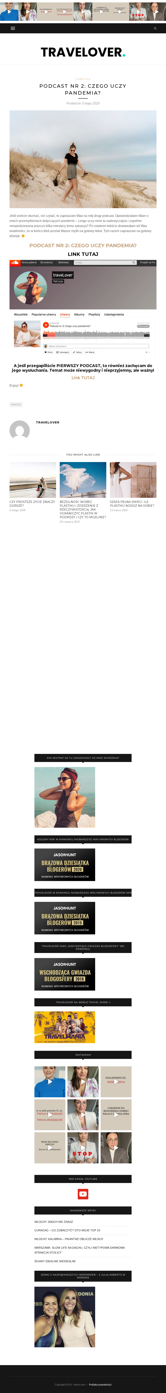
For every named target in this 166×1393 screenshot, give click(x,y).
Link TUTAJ (83, 378)
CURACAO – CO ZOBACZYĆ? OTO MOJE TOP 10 (67, 1230)
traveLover (48, 422)
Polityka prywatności (100, 1384)
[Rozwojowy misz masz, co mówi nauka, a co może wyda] (157, 11)
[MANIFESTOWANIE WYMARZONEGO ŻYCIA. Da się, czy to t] (27, 11)
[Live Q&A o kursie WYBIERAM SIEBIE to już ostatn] (83, 11)
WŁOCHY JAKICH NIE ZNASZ (53, 1221)
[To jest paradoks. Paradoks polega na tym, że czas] (46, 11)
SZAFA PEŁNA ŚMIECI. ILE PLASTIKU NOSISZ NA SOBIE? (132, 504)
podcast (16, 404)
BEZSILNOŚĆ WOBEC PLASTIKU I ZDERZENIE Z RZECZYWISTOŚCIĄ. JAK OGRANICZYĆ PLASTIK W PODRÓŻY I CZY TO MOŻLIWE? (83, 509)
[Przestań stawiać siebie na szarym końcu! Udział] (138, 11)
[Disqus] (83, 586)
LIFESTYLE (83, 79)
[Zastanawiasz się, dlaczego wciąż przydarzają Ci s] (64, 11)
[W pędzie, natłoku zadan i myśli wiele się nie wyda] (101, 11)
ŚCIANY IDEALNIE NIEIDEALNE (55, 1261)
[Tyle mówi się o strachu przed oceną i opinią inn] (120, 11)
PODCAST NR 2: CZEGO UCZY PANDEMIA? (83, 245)
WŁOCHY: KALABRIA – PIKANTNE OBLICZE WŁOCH (68, 1239)
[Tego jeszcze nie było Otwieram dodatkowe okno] (9, 11)
